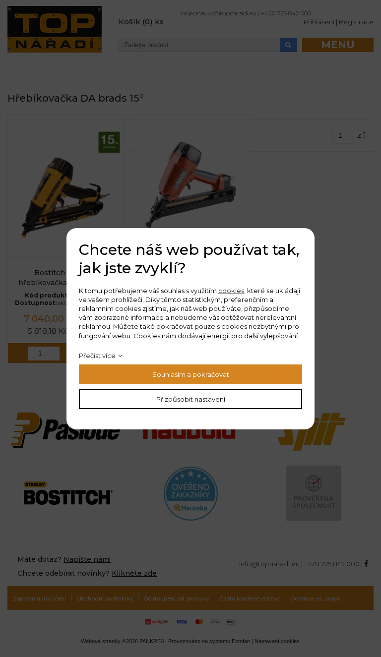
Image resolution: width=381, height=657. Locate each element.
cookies (231, 291)
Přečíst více (97, 355)
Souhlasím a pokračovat (190, 374)
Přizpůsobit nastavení (190, 399)
